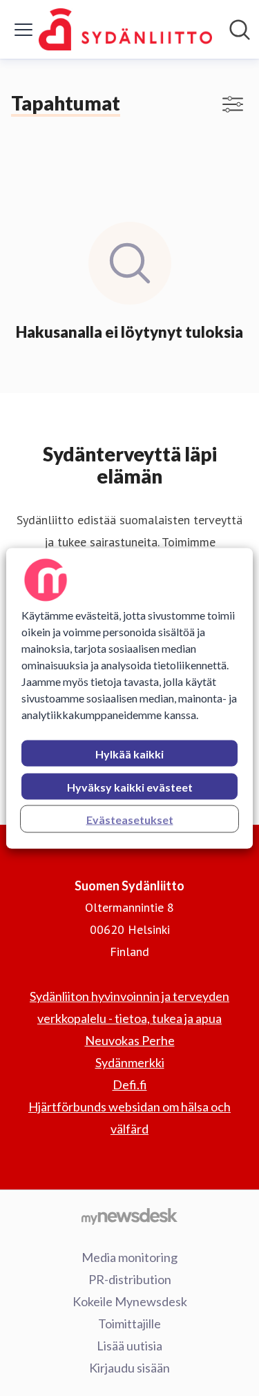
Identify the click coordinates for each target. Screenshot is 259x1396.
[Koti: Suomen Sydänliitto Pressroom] (125, 29)
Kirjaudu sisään (129, 1367)
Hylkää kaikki (129, 753)
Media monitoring (129, 1257)
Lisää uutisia (129, 1345)
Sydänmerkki (129, 1062)
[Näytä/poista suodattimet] (233, 104)
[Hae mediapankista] (240, 30)
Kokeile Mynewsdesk (130, 1301)
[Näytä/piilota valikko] (23, 29)
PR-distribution (129, 1279)
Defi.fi (130, 1084)
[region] (129, 698)
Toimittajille (129, 1323)
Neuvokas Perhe (130, 1040)
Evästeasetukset (129, 818)
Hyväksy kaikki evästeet (130, 786)
